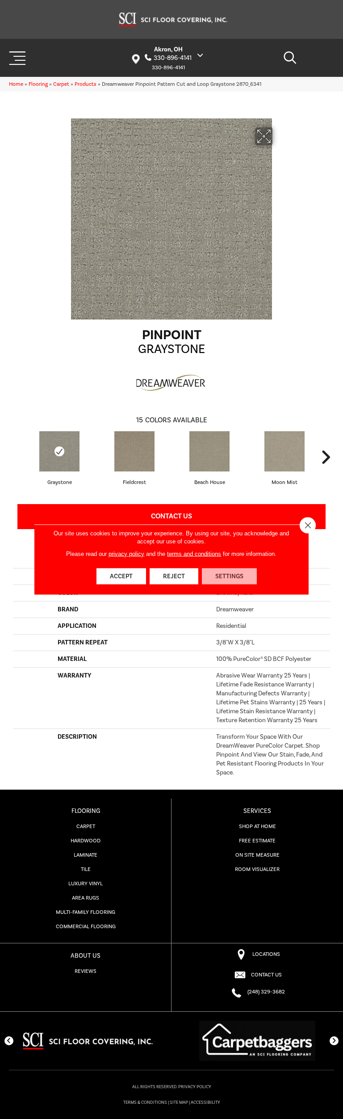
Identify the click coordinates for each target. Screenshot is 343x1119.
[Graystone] (59, 451)
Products (85, 84)
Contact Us (171, 516)
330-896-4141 (173, 58)
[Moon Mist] (284, 451)
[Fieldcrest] (134, 451)
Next (325, 457)
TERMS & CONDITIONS (145, 1102)
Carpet (61, 84)
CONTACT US (266, 975)
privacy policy (126, 554)
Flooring (38, 84)
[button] (8, 1040)
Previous (17, 457)
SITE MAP (179, 1102)
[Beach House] (209, 451)
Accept (121, 576)
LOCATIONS (266, 954)
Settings (229, 576)
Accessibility (205, 1102)
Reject (174, 576)
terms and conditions (194, 554)
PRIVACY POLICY (194, 1087)
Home (16, 84)
